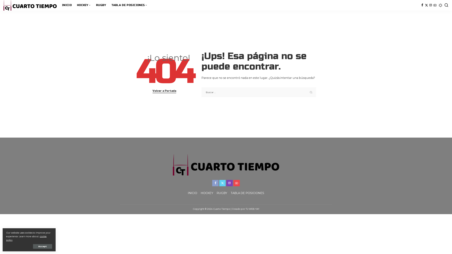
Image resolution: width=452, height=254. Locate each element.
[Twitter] (426, 5)
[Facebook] (422, 5)
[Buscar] (446, 5)
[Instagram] (430, 5)
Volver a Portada (164, 90)
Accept (42, 246)
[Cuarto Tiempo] (30, 5)
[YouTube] (434, 5)
